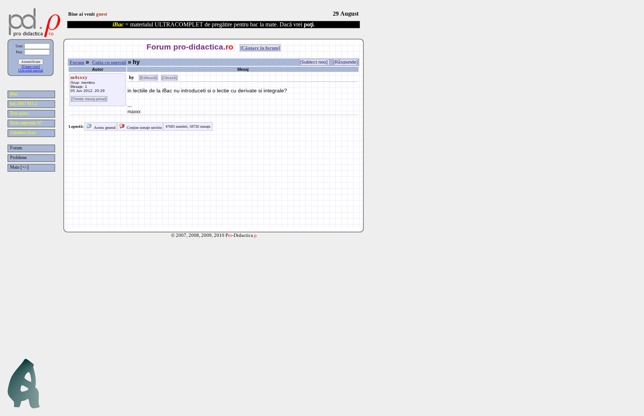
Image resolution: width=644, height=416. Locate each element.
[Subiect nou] (314, 62)
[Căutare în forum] (260, 48)
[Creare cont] (31, 67)
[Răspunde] (345, 62)
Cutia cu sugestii (109, 62)
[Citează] (169, 78)
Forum (77, 62)
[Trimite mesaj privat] (89, 99)
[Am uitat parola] (30, 70)
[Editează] (148, 78)
